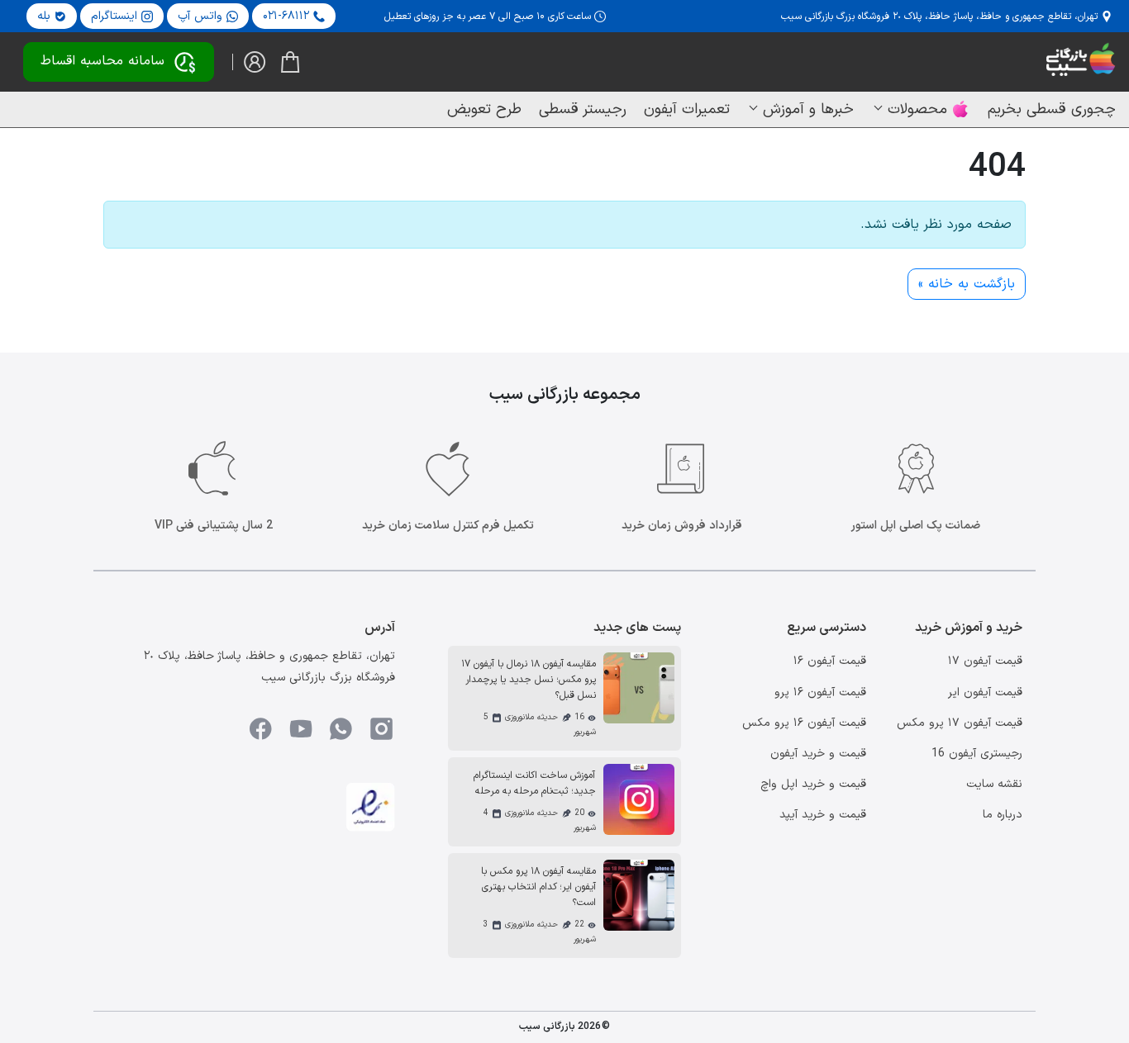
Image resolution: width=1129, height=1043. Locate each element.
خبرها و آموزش (808, 109)
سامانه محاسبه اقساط (102, 61)
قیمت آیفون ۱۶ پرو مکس (804, 723)
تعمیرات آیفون (687, 109)
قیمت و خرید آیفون (818, 753)
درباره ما (1002, 814)
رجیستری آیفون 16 (976, 753)
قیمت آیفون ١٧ (985, 661)
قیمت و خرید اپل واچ (813, 784)
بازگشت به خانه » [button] (966, 284)
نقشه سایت (994, 784)
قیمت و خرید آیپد (822, 814)
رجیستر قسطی (582, 109)
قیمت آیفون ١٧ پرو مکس (959, 723)
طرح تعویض (484, 109)
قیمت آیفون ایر (985, 692)
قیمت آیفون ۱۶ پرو (820, 692)
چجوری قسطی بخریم (1052, 109)
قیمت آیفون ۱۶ (829, 661)
